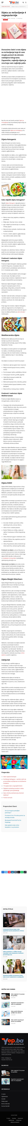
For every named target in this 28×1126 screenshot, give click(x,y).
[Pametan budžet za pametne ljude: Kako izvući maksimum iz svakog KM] (14, 966)
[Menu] (2, 2)
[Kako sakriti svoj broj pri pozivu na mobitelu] (5, 1022)
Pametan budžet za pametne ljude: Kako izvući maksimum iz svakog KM (13, 976)
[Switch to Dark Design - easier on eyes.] (26, 2)
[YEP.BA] (14, 2)
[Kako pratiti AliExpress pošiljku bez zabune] (5, 1013)
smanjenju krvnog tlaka (9, 558)
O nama (3, 1094)
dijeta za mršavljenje (16, 130)
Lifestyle (5, 19)
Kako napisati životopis (9, 776)
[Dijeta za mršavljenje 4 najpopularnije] (14, 30)
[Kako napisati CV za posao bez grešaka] (5, 996)
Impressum (20, 1118)
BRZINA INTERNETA (15, 1122)
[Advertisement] (14, 103)
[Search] (23, 2)
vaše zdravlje (21, 312)
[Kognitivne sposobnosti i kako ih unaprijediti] (5, 1005)
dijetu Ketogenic (10, 203)
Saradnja (14, 1118)
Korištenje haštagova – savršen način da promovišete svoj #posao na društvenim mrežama (14, 781)
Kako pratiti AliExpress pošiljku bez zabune (17, 1012)
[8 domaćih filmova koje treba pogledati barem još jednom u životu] (14, 920)
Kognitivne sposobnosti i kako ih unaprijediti (17, 1003)
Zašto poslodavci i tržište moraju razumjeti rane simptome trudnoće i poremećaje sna (13, 953)
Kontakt (3, 1099)
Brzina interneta (5, 1103)
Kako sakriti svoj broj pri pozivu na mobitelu (17, 1020)
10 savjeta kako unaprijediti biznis (12, 786)
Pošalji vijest (4, 1101)
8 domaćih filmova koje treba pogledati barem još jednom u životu (13, 929)
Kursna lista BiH (5, 1106)
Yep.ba (13, 6)
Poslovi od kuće (7, 797)
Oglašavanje (4, 1096)
